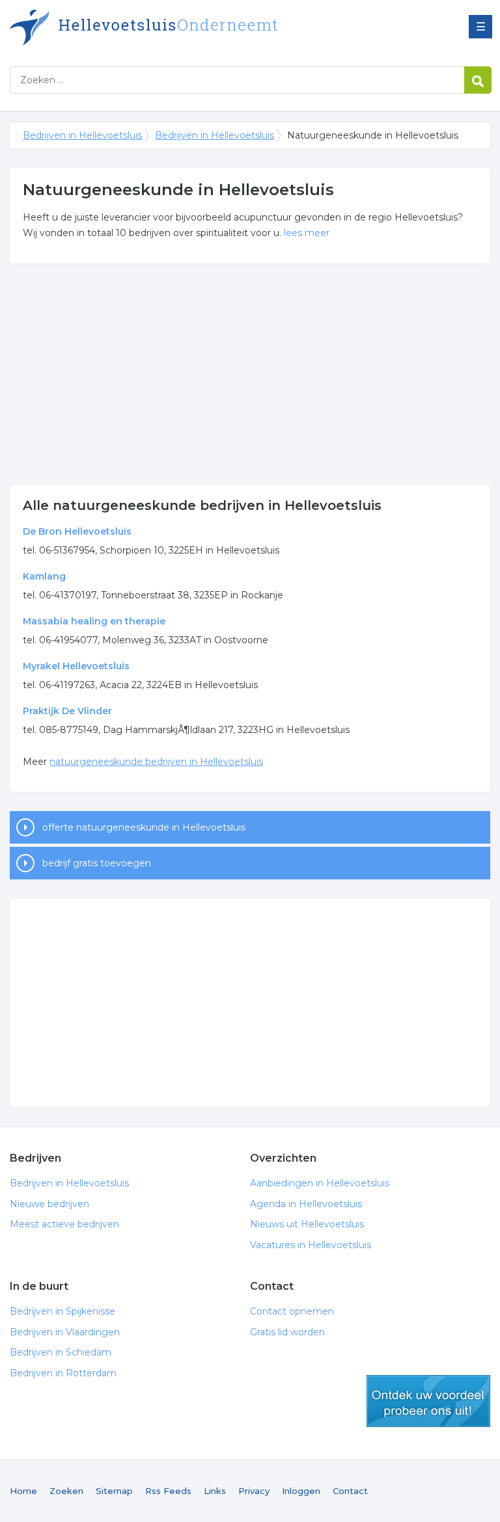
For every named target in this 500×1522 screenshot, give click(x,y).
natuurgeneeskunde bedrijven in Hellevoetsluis (156, 762)
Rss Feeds (168, 1491)
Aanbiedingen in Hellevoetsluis (319, 1183)
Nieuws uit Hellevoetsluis (307, 1224)
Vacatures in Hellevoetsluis (310, 1245)
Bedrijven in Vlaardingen (65, 1332)
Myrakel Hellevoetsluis (76, 666)
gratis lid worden (428, 1401)
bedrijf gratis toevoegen (96, 863)
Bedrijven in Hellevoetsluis (172, 27)
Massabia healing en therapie (94, 621)
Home (23, 1491)
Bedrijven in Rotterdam (63, 1373)
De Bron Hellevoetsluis (77, 531)
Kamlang (44, 576)
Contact (350, 1491)
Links (215, 1491)
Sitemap (114, 1491)
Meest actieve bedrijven (64, 1224)
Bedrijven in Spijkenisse (62, 1311)
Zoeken (66, 1491)
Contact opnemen (292, 1311)
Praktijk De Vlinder (67, 711)
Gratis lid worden (287, 1332)
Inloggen (301, 1491)
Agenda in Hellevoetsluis (306, 1204)
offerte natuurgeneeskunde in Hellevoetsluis (143, 827)
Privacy (254, 1491)
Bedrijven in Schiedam (60, 1352)
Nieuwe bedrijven (49, 1204)
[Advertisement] (250, 374)
